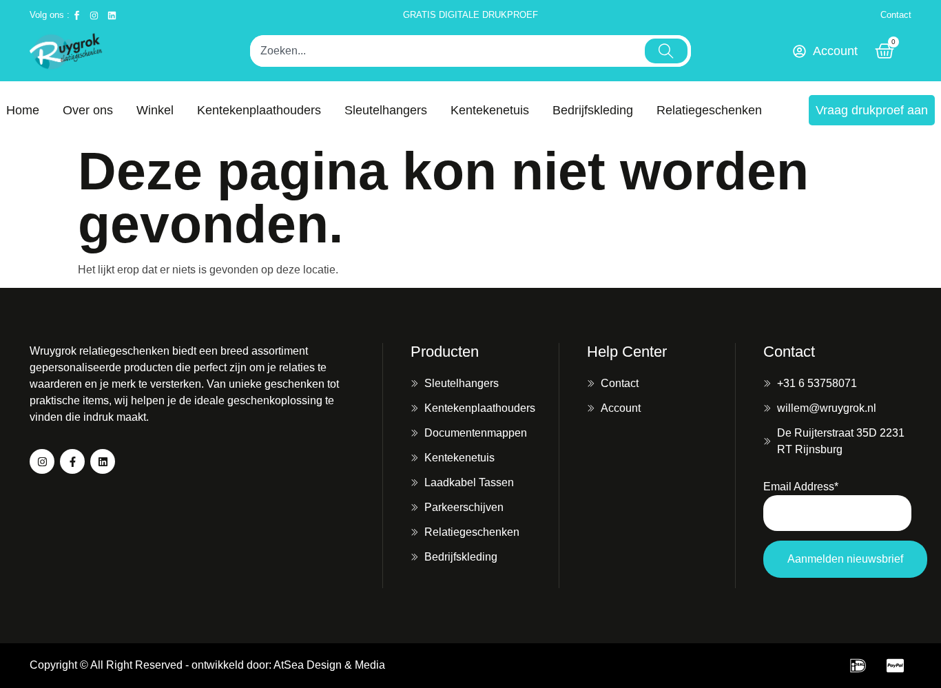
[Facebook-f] (72, 461)
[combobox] (445, 51)
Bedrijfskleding (592, 110)
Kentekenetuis (490, 110)
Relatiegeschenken (709, 110)
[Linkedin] (102, 461)
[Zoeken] (666, 51)
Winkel (155, 110)
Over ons (88, 110)
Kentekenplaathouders (259, 110)
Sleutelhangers (385, 110)
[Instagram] (42, 461)
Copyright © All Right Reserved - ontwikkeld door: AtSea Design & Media (207, 665)
